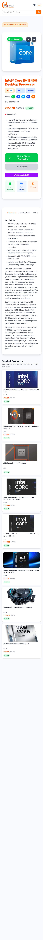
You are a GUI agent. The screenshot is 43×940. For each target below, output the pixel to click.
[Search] (38, 12)
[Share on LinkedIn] (28, 96)
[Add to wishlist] (28, 39)
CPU (21, 90)
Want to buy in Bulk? (21, 175)
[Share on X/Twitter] (23, 96)
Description (11, 213)
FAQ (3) (36, 213)
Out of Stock (21, 167)
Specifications (24, 213)
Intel (32, 90)
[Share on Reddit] (33, 96)
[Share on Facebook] (18, 96)
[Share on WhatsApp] (13, 96)
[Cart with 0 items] (34, 5)
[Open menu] (39, 5)
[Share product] (34, 39)
